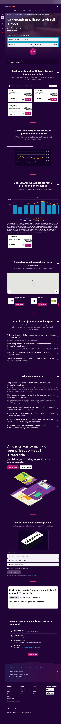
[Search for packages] (2, 20)
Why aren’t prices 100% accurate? (18, 677)
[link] (28, 99)
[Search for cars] (2, 17)
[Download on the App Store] (50, 693)
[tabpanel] (33, 159)
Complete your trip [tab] (25, 597)
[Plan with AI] (2, 23)
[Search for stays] (2, 14)
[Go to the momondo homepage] (10, 6)
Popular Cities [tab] (13, 597)
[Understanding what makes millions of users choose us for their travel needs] (58, 376)
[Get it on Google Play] (50, 689)
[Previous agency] (9, 291)
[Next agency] (56, 291)
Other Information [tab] (45, 144)
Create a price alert (28, 647)
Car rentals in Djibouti (17, 14)
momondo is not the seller (16, 671)
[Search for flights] (2, 11)
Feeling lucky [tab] (36, 597)
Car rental (9, 14)
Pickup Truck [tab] (38, 197)
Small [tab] (26, 197)
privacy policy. (34, 575)
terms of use (26, 575)
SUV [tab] (31, 197)
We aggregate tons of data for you (18, 674)
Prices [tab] (20, 144)
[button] (2, 6)
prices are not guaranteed (39, 667)
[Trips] (2, 28)
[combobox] (12, 35)
